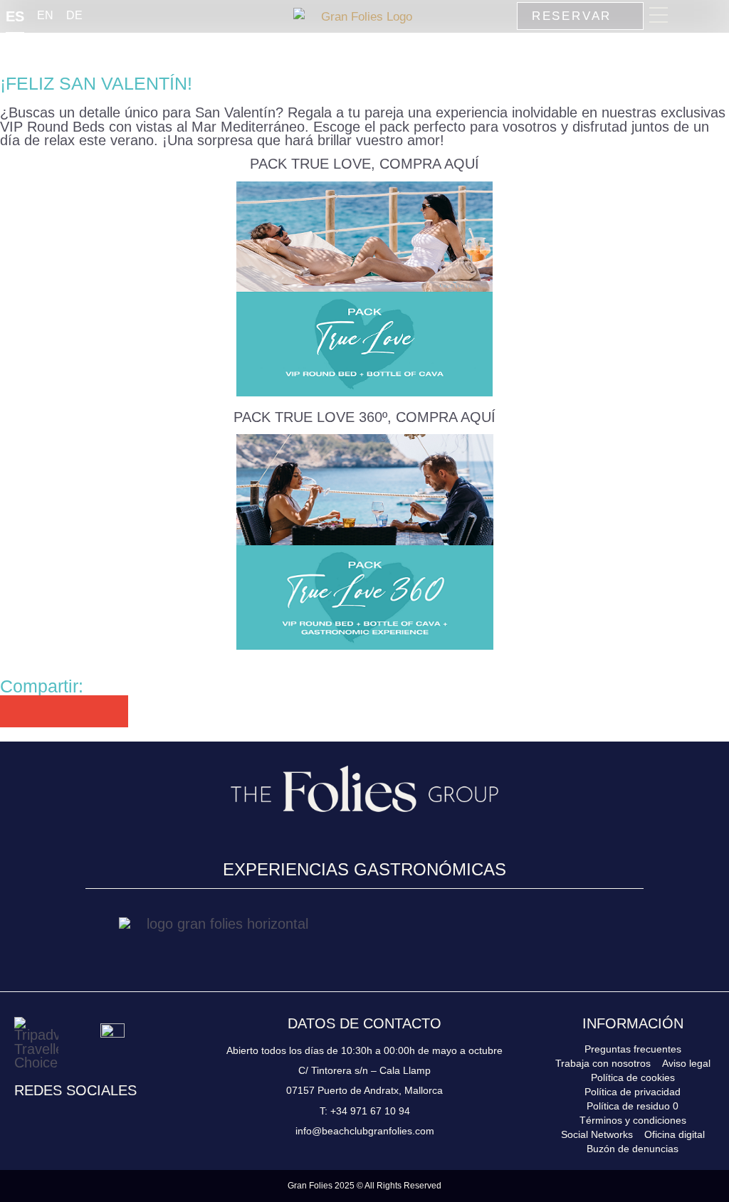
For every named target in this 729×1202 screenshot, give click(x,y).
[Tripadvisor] (101, 1118)
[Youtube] (74, 1118)
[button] (16, 711)
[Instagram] (20, 1118)
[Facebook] (47, 1118)
